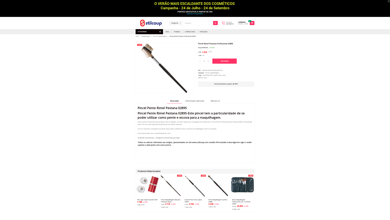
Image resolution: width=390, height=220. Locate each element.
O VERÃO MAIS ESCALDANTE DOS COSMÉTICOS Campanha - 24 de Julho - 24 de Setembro (195, 6)
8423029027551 (208, 75)
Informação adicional (194, 101)
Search (215, 23)
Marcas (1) (215, 101)
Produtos (177, 32)
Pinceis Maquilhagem (160, 36)
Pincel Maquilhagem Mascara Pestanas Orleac (170, 201)
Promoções (203, 32)
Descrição (174, 101)
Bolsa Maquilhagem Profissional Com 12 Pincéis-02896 (241, 202)
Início (167, 32)
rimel (223, 75)
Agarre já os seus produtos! (195, 13)
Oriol (205, 78)
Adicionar (225, 61)
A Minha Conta (190, 32)
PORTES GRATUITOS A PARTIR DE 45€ (195, 11)
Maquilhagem (146, 36)
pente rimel (217, 75)
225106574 (229, 24)
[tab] (174, 101)
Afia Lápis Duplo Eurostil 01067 (147, 200)
